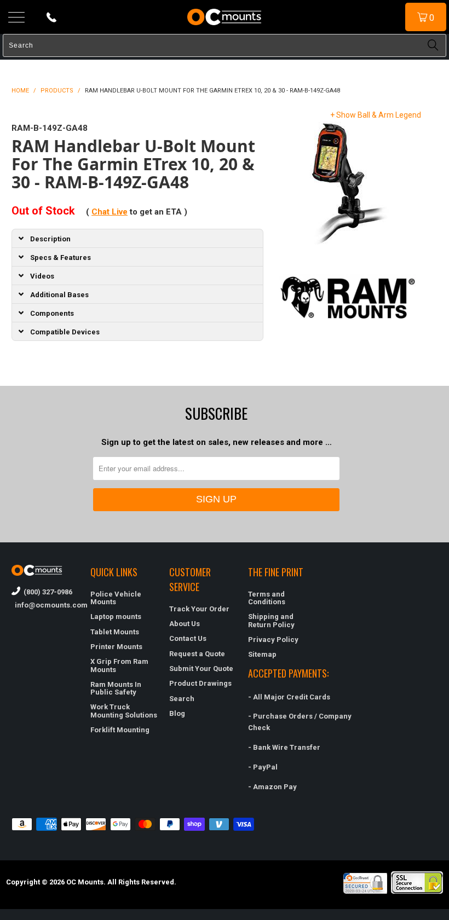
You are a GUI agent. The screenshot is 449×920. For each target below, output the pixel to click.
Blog (177, 713)
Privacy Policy (273, 639)
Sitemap (262, 654)
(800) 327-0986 (46, 592)
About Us (184, 624)
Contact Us (187, 638)
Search (181, 699)
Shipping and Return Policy (271, 620)
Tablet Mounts (114, 632)
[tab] (137, 238)
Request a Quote (197, 654)
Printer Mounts (116, 647)
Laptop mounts (115, 616)
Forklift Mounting (119, 730)
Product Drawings (200, 683)
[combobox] (224, 45)
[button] (448, 915)
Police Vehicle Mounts (115, 598)
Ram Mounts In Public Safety (115, 688)
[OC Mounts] (224, 17)
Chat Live (109, 212)
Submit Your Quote (201, 668)
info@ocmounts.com (45, 605)
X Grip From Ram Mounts (119, 665)
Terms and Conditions (266, 598)
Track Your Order (199, 609)
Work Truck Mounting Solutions (123, 711)
